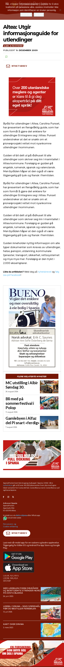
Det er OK (26, 14)
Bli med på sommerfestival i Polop (20, 403)
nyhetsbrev (8, 485)
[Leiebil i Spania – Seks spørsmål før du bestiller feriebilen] (51, 612)
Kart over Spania (13, 624)
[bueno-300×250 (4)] (32, 307)
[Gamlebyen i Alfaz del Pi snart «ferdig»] (49, 422)
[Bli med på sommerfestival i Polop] (49, 402)
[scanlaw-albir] (32, 347)
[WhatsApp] (6, 57)
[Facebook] (3, 497)
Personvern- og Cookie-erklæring (10, 525)
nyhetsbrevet (44, 271)
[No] (60, 10)
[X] (13, 497)
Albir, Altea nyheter (13, 46)
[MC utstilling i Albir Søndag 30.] (49, 386)
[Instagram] (8, 497)
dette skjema (21, 515)
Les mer (39, 14)
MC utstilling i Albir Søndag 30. (22, 384)
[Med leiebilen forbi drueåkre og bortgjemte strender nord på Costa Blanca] (51, 594)
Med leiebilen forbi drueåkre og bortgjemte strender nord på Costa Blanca (21, 590)
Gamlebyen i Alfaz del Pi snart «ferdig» (22, 420)
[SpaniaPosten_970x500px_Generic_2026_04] (32, 455)
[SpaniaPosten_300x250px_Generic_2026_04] (32, 96)
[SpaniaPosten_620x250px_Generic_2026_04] (32, 665)
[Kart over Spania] (51, 630)
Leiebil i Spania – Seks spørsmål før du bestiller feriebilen (21, 607)
